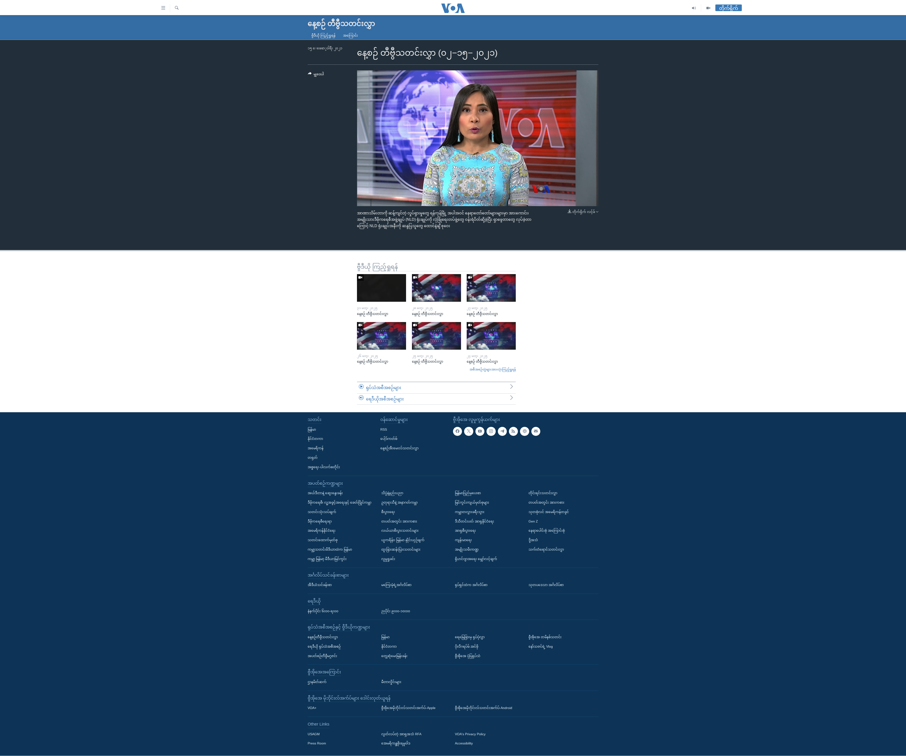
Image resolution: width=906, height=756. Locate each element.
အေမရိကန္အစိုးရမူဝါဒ (395, 743)
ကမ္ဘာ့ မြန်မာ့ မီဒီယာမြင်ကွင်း (327, 559)
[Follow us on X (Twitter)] (468, 431)
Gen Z (533, 521)
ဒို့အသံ (533, 540)
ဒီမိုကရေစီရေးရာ (320, 521)
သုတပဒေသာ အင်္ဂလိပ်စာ (546, 585)
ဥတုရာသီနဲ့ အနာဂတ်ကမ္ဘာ (399, 502)
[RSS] (513, 431)
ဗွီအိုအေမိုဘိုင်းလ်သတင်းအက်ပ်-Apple (408, 708)
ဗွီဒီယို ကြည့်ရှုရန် (323, 35)
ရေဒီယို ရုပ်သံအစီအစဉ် (324, 646)
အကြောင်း (350, 35)
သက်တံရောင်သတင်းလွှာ (546, 549)
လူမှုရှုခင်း (388, 559)
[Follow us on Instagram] (491, 431)
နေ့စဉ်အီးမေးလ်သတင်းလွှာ (399, 448)
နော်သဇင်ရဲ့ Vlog (540, 646)
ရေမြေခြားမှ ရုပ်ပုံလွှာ (470, 637)
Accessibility (464, 743)
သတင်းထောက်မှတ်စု (323, 540)
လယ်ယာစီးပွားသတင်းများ (400, 531)
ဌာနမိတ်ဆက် (317, 682)
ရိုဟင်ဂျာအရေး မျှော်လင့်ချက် (476, 559)
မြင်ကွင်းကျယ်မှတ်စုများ (472, 502)
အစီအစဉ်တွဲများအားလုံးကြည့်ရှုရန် (493, 369)
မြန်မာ (312, 429)
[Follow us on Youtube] (479, 431)
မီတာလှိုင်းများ (391, 682)
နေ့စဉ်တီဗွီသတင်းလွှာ (323, 637)
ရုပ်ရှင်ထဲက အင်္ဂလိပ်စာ (471, 585)
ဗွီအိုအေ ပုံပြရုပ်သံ (467, 656)
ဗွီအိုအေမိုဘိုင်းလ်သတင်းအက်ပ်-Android (483, 708)
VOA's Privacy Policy (470, 734)
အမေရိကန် (315, 448)
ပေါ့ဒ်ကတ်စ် (388, 439)
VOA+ (312, 708)
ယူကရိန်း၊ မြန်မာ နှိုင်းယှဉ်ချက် (402, 540)
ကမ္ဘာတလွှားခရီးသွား (469, 512)
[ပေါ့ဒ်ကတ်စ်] (524, 431)
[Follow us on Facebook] (457, 431)
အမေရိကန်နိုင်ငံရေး (322, 531)
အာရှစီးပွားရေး (465, 531)
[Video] (708, 8)
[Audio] (694, 8)
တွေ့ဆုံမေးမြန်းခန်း (394, 656)
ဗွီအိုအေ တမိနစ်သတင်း (545, 637)
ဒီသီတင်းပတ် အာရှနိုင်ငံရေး (474, 521)
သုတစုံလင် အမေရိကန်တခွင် (548, 512)
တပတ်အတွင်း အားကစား (399, 521)
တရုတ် (313, 457)
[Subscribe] (535, 431)
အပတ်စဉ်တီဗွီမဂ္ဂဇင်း (322, 656)
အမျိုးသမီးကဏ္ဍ (467, 549)
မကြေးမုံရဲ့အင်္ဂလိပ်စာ (396, 585)
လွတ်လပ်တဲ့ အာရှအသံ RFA (401, 734)
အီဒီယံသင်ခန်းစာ (320, 585)
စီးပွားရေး (388, 512)
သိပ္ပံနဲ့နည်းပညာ (392, 493)
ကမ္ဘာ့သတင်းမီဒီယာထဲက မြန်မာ (330, 549)
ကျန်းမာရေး (463, 540)
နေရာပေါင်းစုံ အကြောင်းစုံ (546, 531)
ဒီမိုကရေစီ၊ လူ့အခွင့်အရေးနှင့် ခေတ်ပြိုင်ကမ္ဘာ (339, 502)
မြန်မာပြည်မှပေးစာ (468, 493)
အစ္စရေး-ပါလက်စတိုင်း (324, 467)
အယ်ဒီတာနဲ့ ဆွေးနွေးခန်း (325, 493)
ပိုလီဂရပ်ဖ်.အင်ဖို (466, 646)
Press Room (317, 743)
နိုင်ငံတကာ (315, 439)
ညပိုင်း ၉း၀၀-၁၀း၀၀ (395, 611)
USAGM (314, 734)
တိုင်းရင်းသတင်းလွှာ (542, 493)
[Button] (316, 75)
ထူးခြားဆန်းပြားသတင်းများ (400, 549)
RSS (383, 429)
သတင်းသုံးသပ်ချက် (322, 512)
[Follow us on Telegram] (502, 431)
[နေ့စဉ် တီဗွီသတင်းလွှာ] (381, 288)
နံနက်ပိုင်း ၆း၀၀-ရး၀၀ (323, 611)
